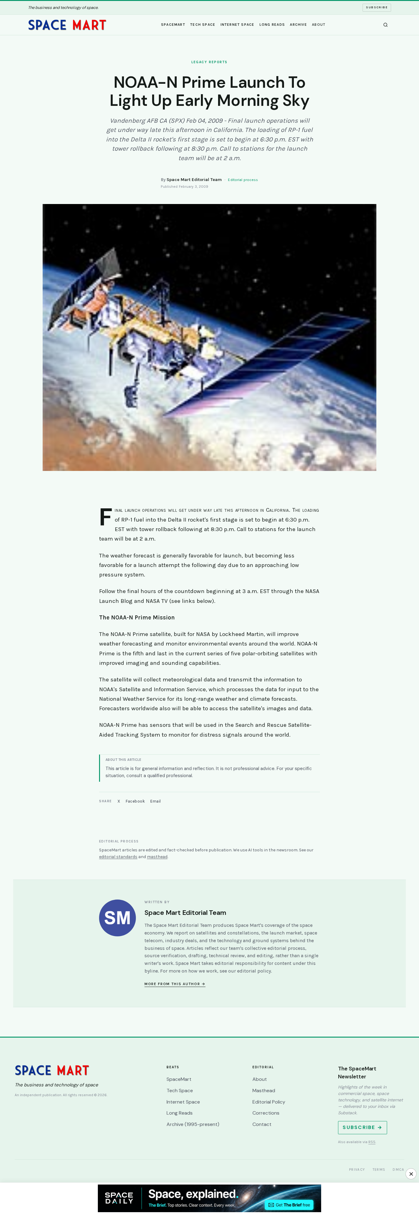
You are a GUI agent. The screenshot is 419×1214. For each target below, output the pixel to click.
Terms (379, 1169)
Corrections (265, 1113)
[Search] (385, 24)
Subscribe (377, 7)
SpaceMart (173, 24)
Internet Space (238, 24)
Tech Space (202, 24)
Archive (298, 24)
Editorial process (243, 180)
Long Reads (272, 24)
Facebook (135, 801)
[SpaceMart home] (67, 25)
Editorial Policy (268, 1102)
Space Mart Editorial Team (194, 179)
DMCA (398, 1169)
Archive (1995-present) (193, 1124)
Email (155, 801)
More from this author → (175, 984)
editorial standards (118, 856)
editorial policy (254, 971)
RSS (371, 1142)
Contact (261, 1124)
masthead (157, 856)
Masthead (263, 1090)
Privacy (357, 1169)
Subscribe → (362, 1127)
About (318, 24)
